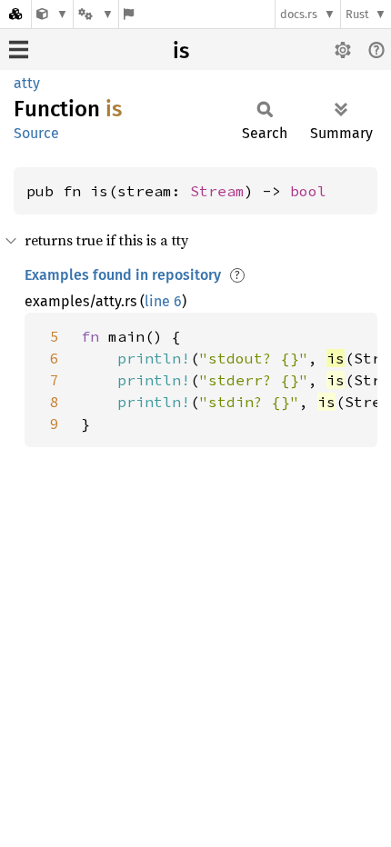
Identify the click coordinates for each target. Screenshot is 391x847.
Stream (217, 191)
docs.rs (298, 14)
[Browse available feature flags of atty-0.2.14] (128, 14)
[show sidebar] (18, 49)
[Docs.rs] (15, 14)
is (181, 51)
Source (36, 133)
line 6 (163, 301)
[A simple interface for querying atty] (52, 14)
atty (27, 83)
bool (308, 191)
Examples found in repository (123, 275)
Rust (357, 14)
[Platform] (95, 14)
